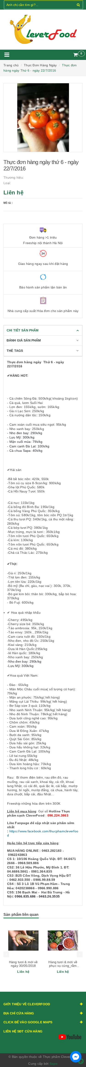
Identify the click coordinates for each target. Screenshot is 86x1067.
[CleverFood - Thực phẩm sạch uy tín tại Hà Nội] (43, 29)
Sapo (54, 1063)
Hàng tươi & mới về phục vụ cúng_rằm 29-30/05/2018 (23, 965)
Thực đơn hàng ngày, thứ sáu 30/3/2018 (63, 964)
